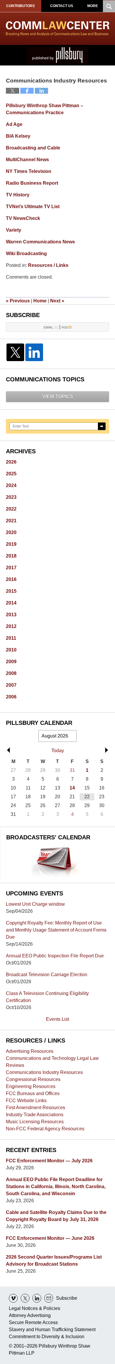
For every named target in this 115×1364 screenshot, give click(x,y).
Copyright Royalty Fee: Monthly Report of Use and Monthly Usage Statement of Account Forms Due (56, 929)
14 (72, 787)
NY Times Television (28, 171)
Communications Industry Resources (44, 1072)
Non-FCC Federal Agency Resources (45, 1128)
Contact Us (61, 6)
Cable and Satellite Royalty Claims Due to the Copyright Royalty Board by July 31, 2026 (56, 1216)
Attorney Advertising (30, 1315)
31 (72, 770)
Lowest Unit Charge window (35, 904)
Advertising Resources (29, 1051)
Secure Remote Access (33, 1322)
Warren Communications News (40, 241)
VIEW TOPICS (57, 396)
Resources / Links (48, 265)
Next (57, 300)
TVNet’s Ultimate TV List (33, 206)
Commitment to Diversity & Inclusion (46, 1336)
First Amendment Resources (35, 1107)
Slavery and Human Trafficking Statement (52, 1329)
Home (40, 300)
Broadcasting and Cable (33, 147)
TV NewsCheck (23, 218)
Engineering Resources (30, 1086)
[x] (25, 1298)
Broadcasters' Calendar (48, 837)
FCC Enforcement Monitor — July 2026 (49, 1160)
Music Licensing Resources (35, 1121)
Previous (18, 300)
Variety (13, 230)
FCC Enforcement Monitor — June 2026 (50, 1238)
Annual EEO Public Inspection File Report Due (55, 955)
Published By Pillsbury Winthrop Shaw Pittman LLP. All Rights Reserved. (57, 55)
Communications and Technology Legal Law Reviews (52, 1062)
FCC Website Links (26, 1100)
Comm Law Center (57, 28)
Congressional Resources (33, 1079)
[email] (48, 1298)
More (92, 6)
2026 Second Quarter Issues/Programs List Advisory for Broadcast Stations (54, 1260)
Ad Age (14, 124)
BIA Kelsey (18, 136)
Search (102, 426)
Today (57, 750)
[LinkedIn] (34, 352)
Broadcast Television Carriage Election (46, 974)
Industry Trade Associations (34, 1114)
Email (48, 327)
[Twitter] (15, 352)
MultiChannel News (27, 159)
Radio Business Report (32, 183)
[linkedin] (36, 1298)
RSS (65, 327)
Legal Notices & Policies (34, 1308)
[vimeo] (13, 1298)
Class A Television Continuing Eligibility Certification (47, 997)
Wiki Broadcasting (26, 253)
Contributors (20, 6)
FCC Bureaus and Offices (33, 1093)
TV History (17, 194)
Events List (57, 1019)
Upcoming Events (34, 893)
